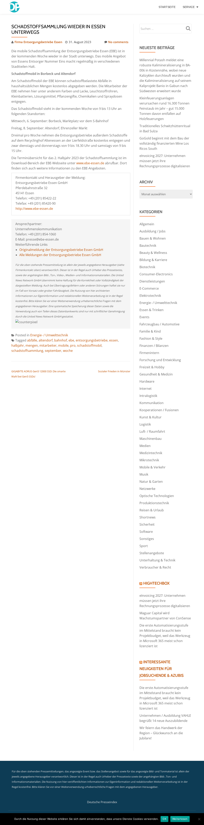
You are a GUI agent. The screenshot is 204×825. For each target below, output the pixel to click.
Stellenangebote (151, 553)
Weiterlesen (180, 818)
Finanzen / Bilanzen (154, 345)
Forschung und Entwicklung (160, 360)
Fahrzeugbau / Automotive (159, 324)
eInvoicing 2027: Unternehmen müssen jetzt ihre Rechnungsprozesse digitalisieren (164, 161)
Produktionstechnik (154, 503)
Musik (143, 474)
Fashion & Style (150, 338)
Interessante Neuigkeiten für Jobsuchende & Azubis (161, 669)
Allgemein (146, 224)
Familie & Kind (150, 331)
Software (146, 531)
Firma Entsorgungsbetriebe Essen (38, 42)
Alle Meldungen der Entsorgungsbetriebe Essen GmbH (60, 255)
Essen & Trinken (151, 310)
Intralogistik (148, 396)
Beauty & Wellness (153, 252)
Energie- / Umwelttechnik (49, 335)
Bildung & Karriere (153, 260)
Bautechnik (147, 245)
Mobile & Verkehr (152, 467)
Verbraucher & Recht (155, 567)
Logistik (145, 424)
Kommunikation (151, 403)
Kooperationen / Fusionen (159, 410)
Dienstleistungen (152, 281)
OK (164, 818)
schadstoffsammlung (27, 350)
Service (189, 7)
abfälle (32, 340)
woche (68, 350)
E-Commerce (149, 288)
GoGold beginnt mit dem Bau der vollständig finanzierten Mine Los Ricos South (164, 143)
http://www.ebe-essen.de (34, 208)
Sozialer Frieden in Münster (114, 371)
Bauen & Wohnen (152, 238)
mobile (63, 345)
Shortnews (147, 517)
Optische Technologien (156, 496)
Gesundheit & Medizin (156, 374)
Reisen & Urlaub (151, 510)
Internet (145, 388)
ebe (71, 340)
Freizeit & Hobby (151, 367)
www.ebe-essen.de (90, 163)
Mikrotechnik (149, 460)
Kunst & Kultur (150, 417)
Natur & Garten (151, 481)
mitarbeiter (48, 345)
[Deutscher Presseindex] (14, 7)
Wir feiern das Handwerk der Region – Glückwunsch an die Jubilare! (161, 733)
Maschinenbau (150, 438)
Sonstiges (146, 539)
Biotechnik (147, 267)
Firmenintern (149, 353)
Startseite (167, 7)
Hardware (146, 381)
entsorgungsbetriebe (92, 340)
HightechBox (156, 583)
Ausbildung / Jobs (152, 231)
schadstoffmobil (89, 345)
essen (113, 340)
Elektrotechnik (150, 295)
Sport (143, 546)
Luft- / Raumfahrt (152, 431)
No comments (118, 42)
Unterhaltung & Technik (157, 560)
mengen (32, 345)
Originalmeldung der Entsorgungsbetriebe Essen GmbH (61, 250)
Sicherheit (147, 524)
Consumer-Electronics (156, 274)
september (53, 350)
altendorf (46, 340)
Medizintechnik (150, 453)
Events (144, 317)
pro (73, 345)
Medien (145, 446)
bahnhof (60, 340)
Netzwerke (147, 488)
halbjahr (17, 345)
